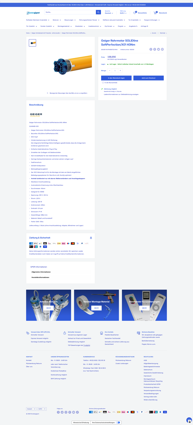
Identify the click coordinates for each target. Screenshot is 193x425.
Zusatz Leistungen (122, 363)
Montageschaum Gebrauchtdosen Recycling (153, 380)
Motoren (56, 20)
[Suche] (98, 12)
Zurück (154, 33)
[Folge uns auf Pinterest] (69, 412)
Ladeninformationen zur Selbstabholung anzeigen (121, 94)
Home (28, 33)
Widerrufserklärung (150, 400)
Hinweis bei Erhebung (81, 422)
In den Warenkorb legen (116, 78)
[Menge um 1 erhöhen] (120, 70)
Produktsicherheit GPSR (152, 384)
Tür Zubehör (30, 26)
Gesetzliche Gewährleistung (153, 373)
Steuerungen (68, 20)
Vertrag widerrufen (150, 397)
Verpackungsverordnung (152, 390)
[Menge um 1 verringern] (110, 70)
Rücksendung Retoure (34, 363)
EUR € (40, 409)
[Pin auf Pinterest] (154, 49)
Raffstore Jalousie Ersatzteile (113, 20)
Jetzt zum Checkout (148, 78)
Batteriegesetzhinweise (152, 366)
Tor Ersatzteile (133, 20)
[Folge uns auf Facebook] (58, 412)
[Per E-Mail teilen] (162, 49)
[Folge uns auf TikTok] (77, 412)
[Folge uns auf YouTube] (73, 412)
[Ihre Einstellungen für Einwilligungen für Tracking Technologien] (189, 421)
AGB (145, 360)
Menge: (103, 70)
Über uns (29, 366)
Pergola (120, 26)
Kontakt (28, 360)
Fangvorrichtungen (150, 20)
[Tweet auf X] (158, 49)
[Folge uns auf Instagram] (66, 412)
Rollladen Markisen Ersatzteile (36, 20)
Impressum (147, 376)
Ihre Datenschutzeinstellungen (103, 422)
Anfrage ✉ (144, 26)
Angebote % (133, 26)
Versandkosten (122, 59)
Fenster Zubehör (46, 26)
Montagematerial (63, 26)
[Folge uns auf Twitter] (62, 412)
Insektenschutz (93, 26)
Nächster (162, 33)
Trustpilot (86, 345)
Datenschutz (148, 370)
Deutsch (29, 409)
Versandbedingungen (151, 393)
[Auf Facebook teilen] (150, 49)
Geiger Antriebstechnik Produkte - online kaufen (46, 33)
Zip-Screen (108, 26)
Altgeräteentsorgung (151, 363)
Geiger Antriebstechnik (109, 49)
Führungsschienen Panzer (88, 20)
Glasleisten (79, 26)
